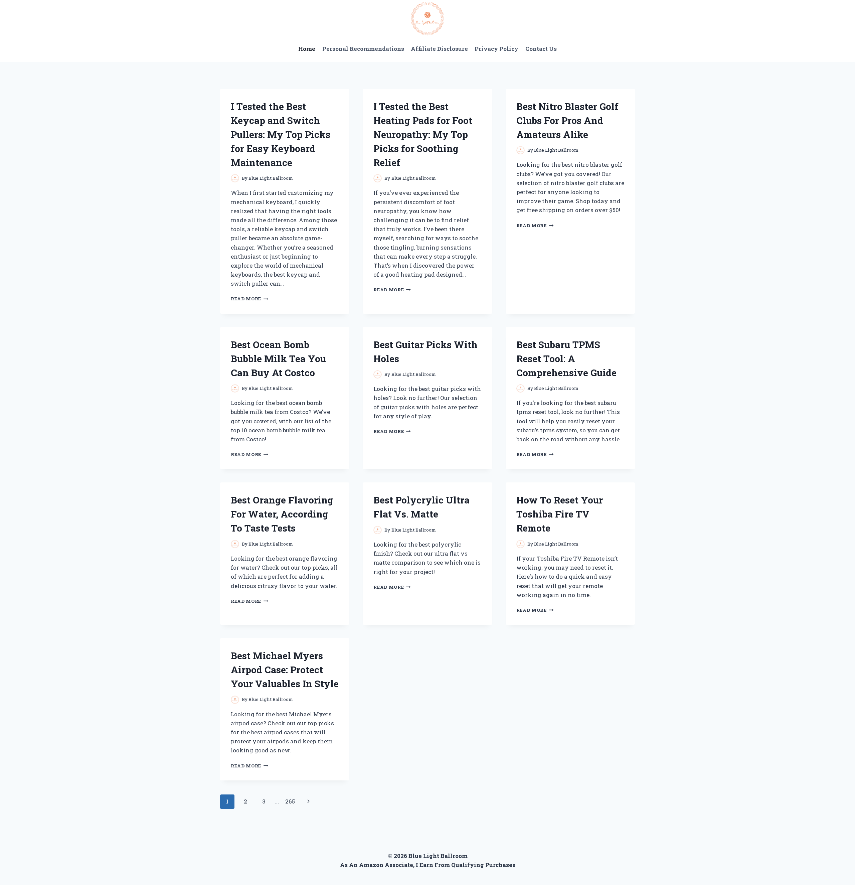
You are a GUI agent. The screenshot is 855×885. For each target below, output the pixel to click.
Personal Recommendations (363, 48)
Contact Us (541, 48)
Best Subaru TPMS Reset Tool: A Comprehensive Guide (566, 358)
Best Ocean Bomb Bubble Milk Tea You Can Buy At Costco (278, 358)
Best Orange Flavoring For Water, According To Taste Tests (282, 514)
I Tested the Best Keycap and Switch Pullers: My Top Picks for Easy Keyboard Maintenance (280, 134)
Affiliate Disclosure (439, 48)
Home (306, 48)
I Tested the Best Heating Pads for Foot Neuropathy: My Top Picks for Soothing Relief (422, 134)
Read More (249, 299)
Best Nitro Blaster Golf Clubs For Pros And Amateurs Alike (567, 120)
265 (290, 801)
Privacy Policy (496, 48)
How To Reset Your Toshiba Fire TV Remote (559, 514)
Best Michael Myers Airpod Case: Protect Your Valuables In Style (285, 669)
